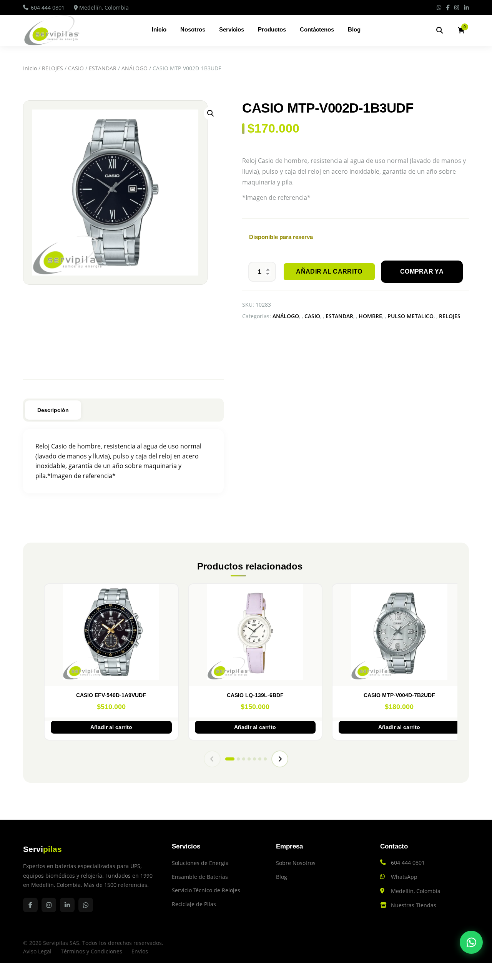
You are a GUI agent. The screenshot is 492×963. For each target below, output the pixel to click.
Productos (272, 29)
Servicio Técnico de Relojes (206, 890)
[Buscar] (439, 30)
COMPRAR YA (422, 271)
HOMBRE (370, 316)
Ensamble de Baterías (200, 876)
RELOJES (52, 68)
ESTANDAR (102, 68)
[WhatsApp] (471, 942)
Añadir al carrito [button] (111, 727)
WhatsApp (404, 876)
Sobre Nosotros (296, 863)
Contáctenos (317, 29)
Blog (354, 29)
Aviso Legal (37, 951)
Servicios (231, 29)
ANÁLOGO (134, 68)
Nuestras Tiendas (413, 905)
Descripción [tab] (53, 410)
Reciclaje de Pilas (194, 904)
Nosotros (192, 29)
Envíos (139, 951)
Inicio (159, 29)
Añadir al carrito (329, 271)
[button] (211, 113)
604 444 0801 (48, 7)
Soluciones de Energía (200, 863)
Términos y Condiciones (91, 951)
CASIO (76, 68)
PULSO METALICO (410, 316)
